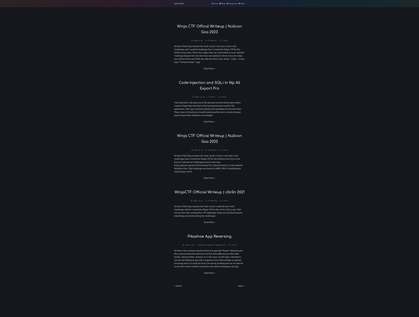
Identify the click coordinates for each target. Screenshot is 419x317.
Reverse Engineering (208, 245)
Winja (214, 41)
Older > (241, 286)
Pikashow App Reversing (209, 236)
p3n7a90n (179, 3)
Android (222, 245)
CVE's (212, 97)
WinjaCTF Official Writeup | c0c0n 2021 (210, 192)
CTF (209, 41)
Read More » (209, 68)
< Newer (178, 286)
